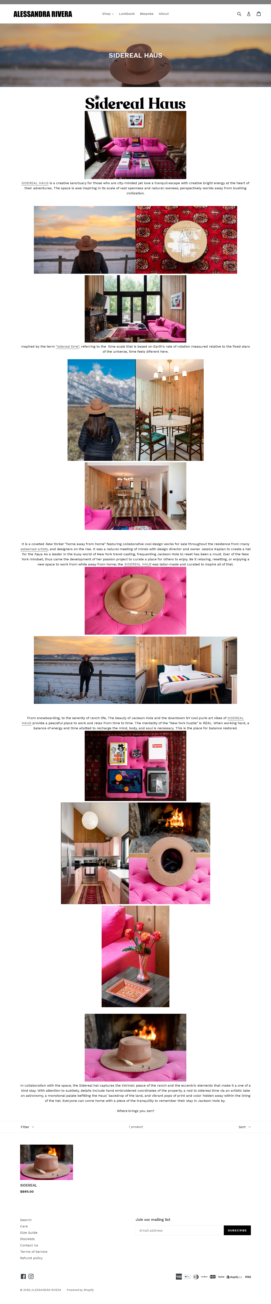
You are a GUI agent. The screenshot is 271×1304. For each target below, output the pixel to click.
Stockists (27, 1239)
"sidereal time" (67, 346)
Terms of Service (33, 1252)
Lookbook (127, 14)
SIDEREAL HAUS (35, 183)
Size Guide (28, 1233)
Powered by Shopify (80, 1290)
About (164, 14)
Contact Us (29, 1245)
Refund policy (31, 1258)
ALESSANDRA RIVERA (46, 1290)
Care (24, 1226)
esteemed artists (34, 549)
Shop (107, 14)
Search (26, 1220)
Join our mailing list (153, 1219)
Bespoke (146, 14)
